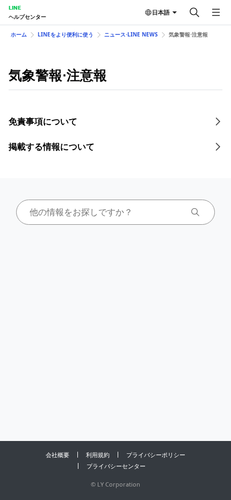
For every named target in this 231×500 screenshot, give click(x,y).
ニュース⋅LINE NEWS (131, 34)
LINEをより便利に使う (65, 34)
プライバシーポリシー (155, 455)
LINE (15, 7)
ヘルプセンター (27, 16)
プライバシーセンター (116, 466)
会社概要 (57, 455)
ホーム (19, 34)
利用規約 (98, 455)
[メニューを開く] (216, 12)
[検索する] (194, 12)
